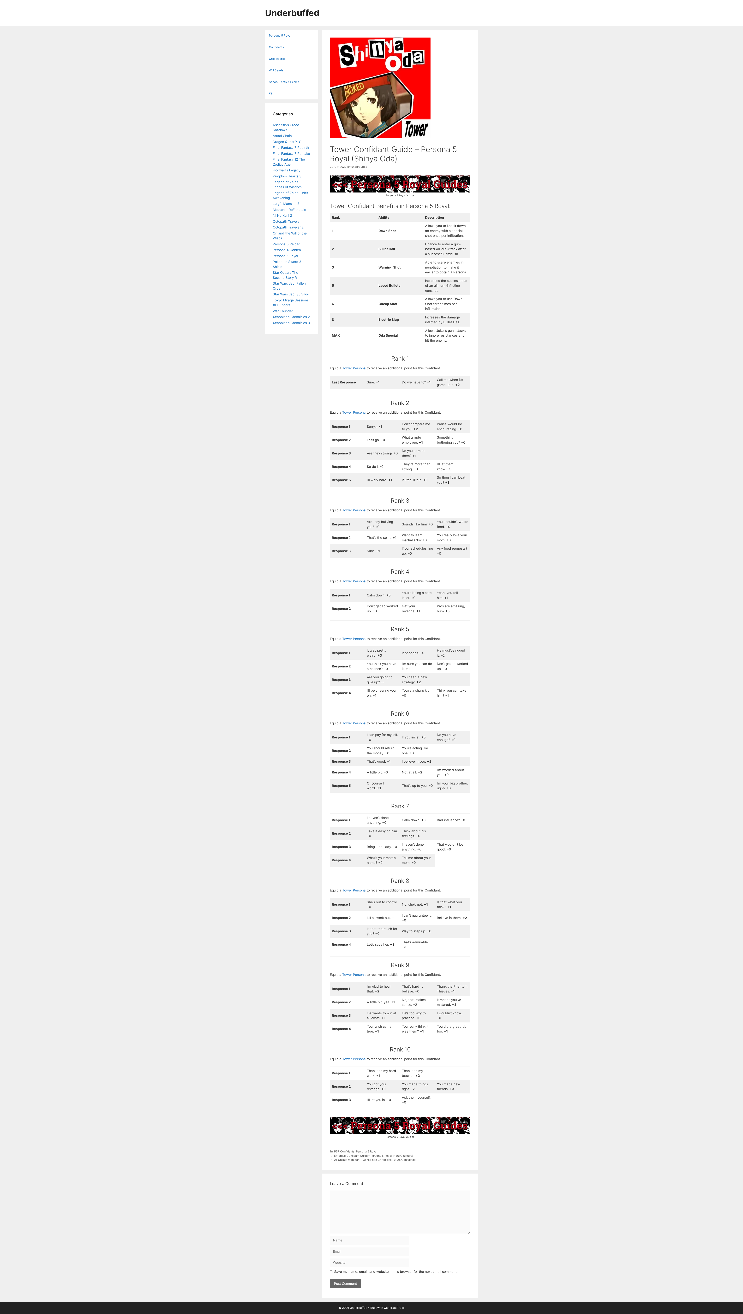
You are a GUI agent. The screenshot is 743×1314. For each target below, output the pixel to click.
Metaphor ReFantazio (289, 210)
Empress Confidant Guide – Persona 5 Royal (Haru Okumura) (373, 1155)
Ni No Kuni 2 (282, 215)
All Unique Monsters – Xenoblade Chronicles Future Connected (375, 1159)
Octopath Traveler (287, 221)
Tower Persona (354, 368)
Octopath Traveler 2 (288, 227)
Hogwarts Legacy (286, 170)
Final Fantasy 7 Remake (291, 154)
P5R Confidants (344, 1151)
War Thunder (283, 311)
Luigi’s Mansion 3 (286, 204)
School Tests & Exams (284, 82)
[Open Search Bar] (291, 93)
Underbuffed (292, 13)
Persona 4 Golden (287, 250)
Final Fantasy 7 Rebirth (291, 148)
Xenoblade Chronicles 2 (291, 317)
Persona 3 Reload (286, 244)
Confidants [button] (276, 47)
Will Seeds (276, 70)
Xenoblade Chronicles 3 (291, 323)
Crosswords (277, 59)
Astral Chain (282, 136)
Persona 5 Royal (366, 1151)
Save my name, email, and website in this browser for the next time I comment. (396, 1272)
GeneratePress (394, 1308)
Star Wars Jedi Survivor (291, 294)
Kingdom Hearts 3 (287, 176)
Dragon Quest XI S (287, 142)
